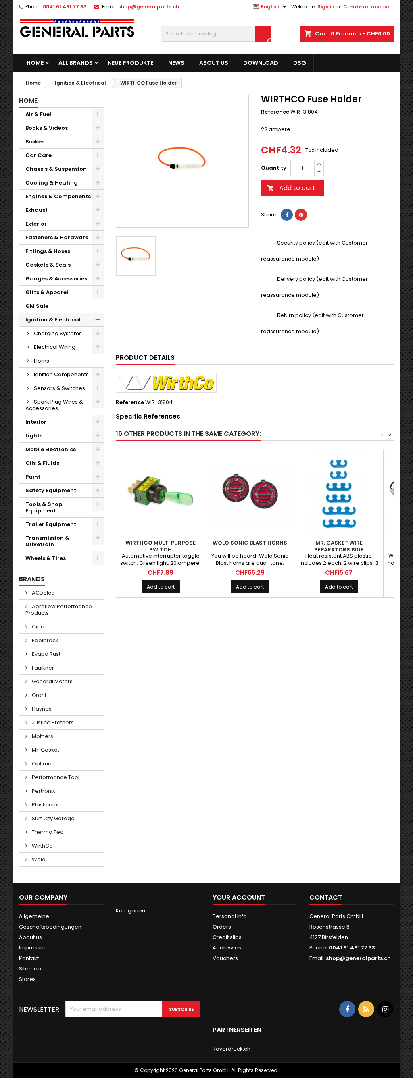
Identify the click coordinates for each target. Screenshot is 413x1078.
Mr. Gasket (45, 750)
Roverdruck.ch (231, 1049)
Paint (32, 477)
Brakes (34, 141)
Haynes (41, 709)
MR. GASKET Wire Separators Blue (338, 546)
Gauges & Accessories (56, 278)
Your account (239, 897)
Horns (41, 361)
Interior (35, 422)
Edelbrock (44, 640)
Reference (275, 112)
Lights (33, 435)
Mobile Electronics (50, 449)
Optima (41, 763)
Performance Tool (55, 777)
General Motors (52, 681)
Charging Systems (58, 333)
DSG (299, 63)
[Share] (287, 215)
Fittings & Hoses (47, 251)
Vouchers (225, 958)
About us (213, 63)
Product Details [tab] (145, 357)
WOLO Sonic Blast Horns (250, 543)
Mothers (42, 736)
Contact (325, 897)
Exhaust (36, 210)
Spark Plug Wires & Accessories (54, 405)
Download (260, 63)
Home (35, 63)
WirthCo (42, 846)
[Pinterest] (301, 215)
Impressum (34, 948)
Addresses (227, 948)
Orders (222, 927)
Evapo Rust (45, 654)
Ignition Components (61, 374)
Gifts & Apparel (46, 292)
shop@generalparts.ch (148, 6)
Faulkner (42, 668)
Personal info (230, 916)
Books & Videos (46, 128)
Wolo (38, 859)
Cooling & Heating (51, 183)
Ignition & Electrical (53, 319)
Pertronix (43, 791)
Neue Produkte (130, 63)
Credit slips (227, 937)
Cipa (37, 626)
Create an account (368, 6)
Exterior (36, 224)
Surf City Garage (53, 818)
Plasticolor (45, 804)
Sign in (325, 6)
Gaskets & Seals (48, 265)
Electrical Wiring (54, 347)
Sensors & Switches (59, 388)
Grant (38, 695)
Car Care (38, 155)
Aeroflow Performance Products (58, 610)
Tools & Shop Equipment (43, 507)
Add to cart (291, 188)
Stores (27, 979)
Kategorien (130, 910)
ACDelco (43, 593)
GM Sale (36, 306)
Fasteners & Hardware (56, 237)
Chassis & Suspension (56, 169)
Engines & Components (58, 196)
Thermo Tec (47, 832)
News (176, 63)
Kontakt (29, 958)
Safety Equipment (50, 490)
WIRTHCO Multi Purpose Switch (160, 546)
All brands (75, 63)
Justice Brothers (52, 722)
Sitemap (30, 968)
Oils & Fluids (42, 463)
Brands (32, 579)
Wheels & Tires (45, 558)
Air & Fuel (38, 114)
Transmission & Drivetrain (47, 541)
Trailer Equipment (50, 524)
